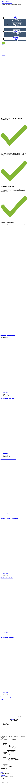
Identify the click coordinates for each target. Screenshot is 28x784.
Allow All (3, 775)
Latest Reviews (10, 755)
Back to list (3, 333)
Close (2, 699)
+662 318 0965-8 (5, 1)
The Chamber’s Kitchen (7, 578)
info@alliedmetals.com (7, 3)
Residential (9, 761)
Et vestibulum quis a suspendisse (9, 518)
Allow (2, 772)
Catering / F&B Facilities (13, 759)
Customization (10, 751)
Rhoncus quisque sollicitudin (8, 459)
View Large (5, 392)
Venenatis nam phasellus (7, 398)
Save (2, 781)
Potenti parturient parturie (8, 697)
